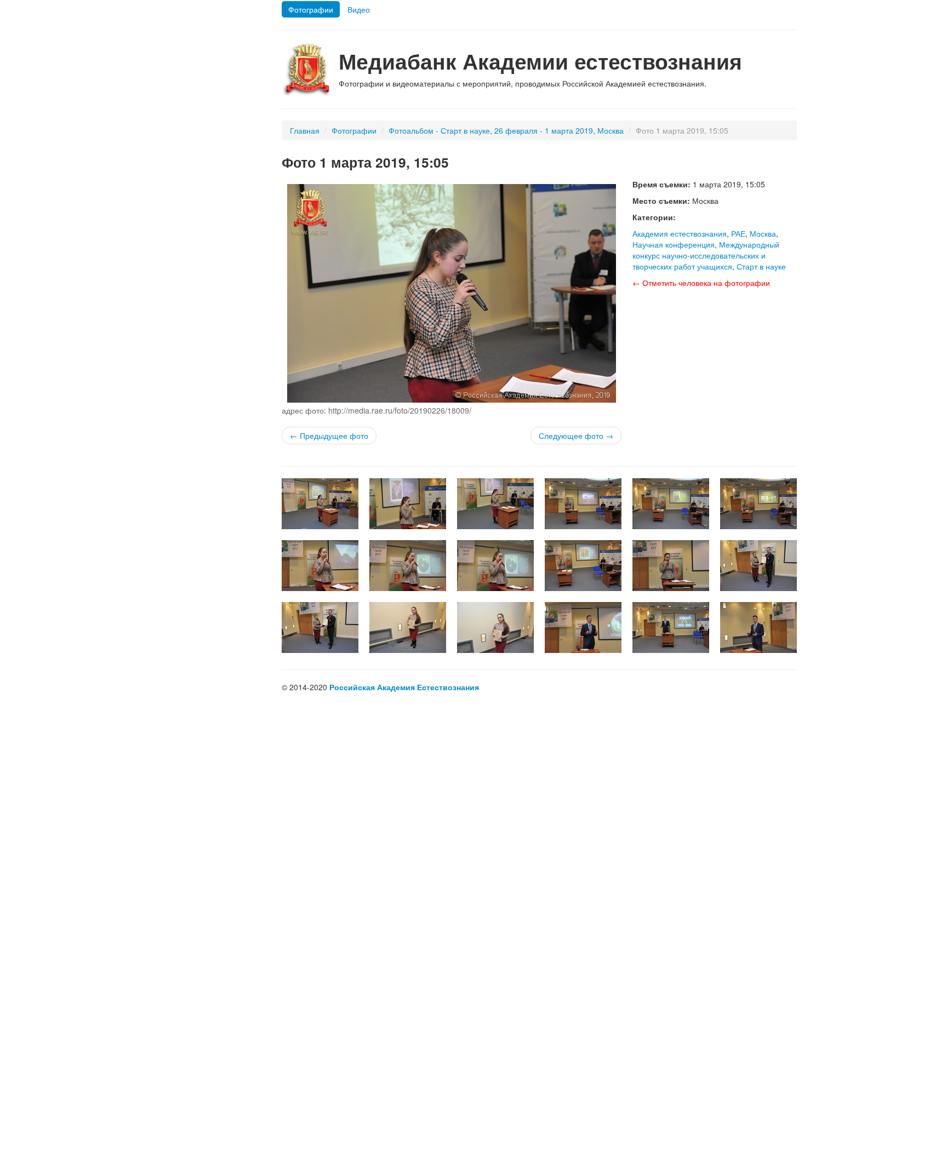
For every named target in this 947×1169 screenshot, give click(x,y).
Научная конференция (673, 244)
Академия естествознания (679, 233)
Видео (358, 9)
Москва (763, 233)
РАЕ (738, 233)
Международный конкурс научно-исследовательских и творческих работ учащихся (705, 255)
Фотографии (310, 9)
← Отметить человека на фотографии (701, 282)
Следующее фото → (576, 435)
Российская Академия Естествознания (404, 686)
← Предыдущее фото (329, 435)
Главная (305, 130)
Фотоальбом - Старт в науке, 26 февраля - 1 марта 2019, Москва (506, 130)
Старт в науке (761, 266)
